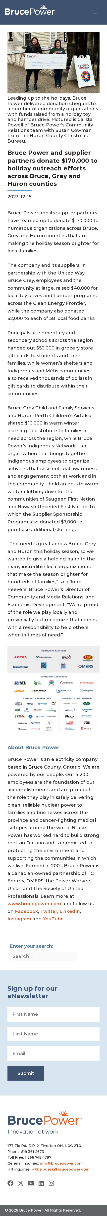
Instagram (19, 919)
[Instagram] (51, 1183)
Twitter (48, 911)
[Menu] (94, 12)
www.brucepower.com (34, 903)
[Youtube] (31, 1183)
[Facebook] (10, 1183)
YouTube (53, 919)
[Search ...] (43, 956)
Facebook (26, 911)
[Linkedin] (41, 1183)
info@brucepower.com (61, 1163)
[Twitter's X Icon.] (21, 1183)
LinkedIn (69, 911)
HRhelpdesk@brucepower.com (60, 1169)
